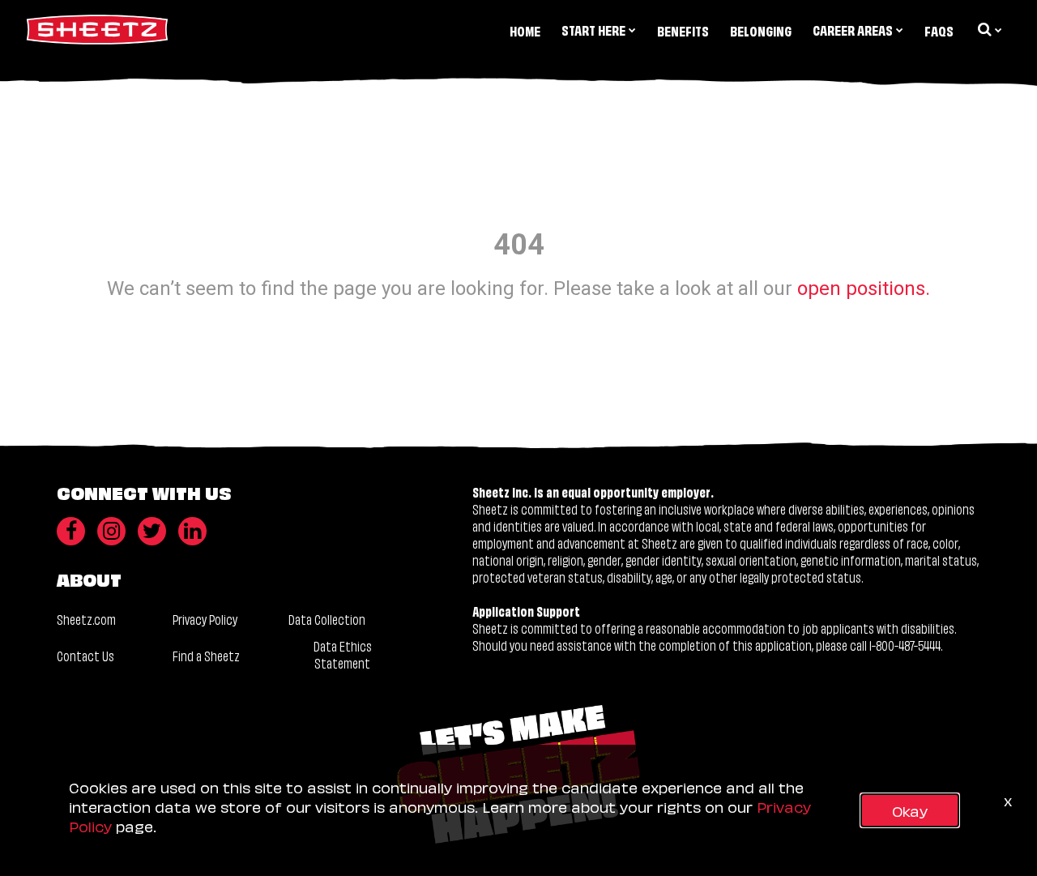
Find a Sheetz (206, 655)
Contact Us (85, 655)
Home (525, 30)
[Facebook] (71, 531)
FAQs (939, 30)
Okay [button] (910, 810)
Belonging (761, 30)
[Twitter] (152, 531)
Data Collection (326, 618)
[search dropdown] (988, 29)
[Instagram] (111, 531)
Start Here (593, 29)
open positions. (863, 288)
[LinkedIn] (192, 531)
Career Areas (853, 29)
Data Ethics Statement (343, 654)
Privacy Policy (205, 618)
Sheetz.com (86, 618)
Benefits (683, 30)
